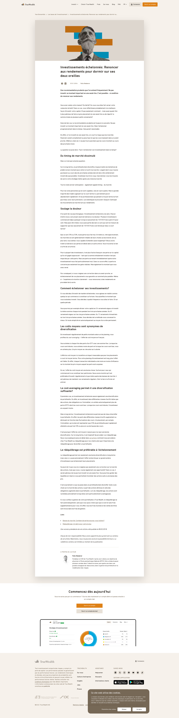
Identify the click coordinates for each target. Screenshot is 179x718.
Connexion (136, 4)
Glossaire (98, 677)
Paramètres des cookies (109, 709)
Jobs (78, 685)
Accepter (139, 709)
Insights (79, 681)
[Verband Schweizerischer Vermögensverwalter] (46, 697)
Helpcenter (99, 673)
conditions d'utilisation (42, 682)
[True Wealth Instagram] (124, 672)
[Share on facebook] (62, 83)
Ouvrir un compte (150, 4)
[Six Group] (69, 697)
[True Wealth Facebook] (129, 672)
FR (124, 4)
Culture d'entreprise (84, 677)
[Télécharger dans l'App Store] (121, 682)
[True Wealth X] (120, 672)
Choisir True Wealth (87, 4)
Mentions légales (78, 705)
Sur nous (106, 4)
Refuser (124, 709)
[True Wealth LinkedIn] (115, 672)
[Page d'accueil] (28, 4)
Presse (79, 689)
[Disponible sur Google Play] (136, 682)
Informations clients (102, 681)
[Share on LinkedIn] (65, 83)
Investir (73, 4)
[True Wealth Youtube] (133, 672)
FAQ (119, 4)
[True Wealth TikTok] (142, 672)
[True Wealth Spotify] (138, 672)
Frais (98, 4)
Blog (113, 4)
